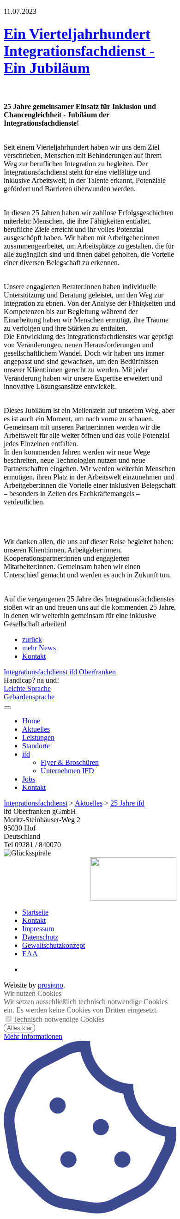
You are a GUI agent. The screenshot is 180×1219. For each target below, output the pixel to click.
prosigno (50, 985)
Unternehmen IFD (67, 771)
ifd (26, 754)
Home (31, 721)
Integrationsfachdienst (35, 803)
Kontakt (34, 656)
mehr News (39, 648)
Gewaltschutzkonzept (53, 945)
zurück (32, 639)
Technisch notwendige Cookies (58, 1019)
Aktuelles (36, 729)
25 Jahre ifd (127, 803)
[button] (7, 707)
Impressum (38, 929)
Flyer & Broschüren (70, 762)
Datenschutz (40, 937)
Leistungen (38, 737)
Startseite (35, 912)
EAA (30, 954)
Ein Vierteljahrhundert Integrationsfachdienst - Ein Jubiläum (79, 50)
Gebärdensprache (29, 697)
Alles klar (19, 1028)
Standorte (36, 746)
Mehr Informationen (33, 1036)
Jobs (28, 779)
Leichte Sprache (27, 688)
